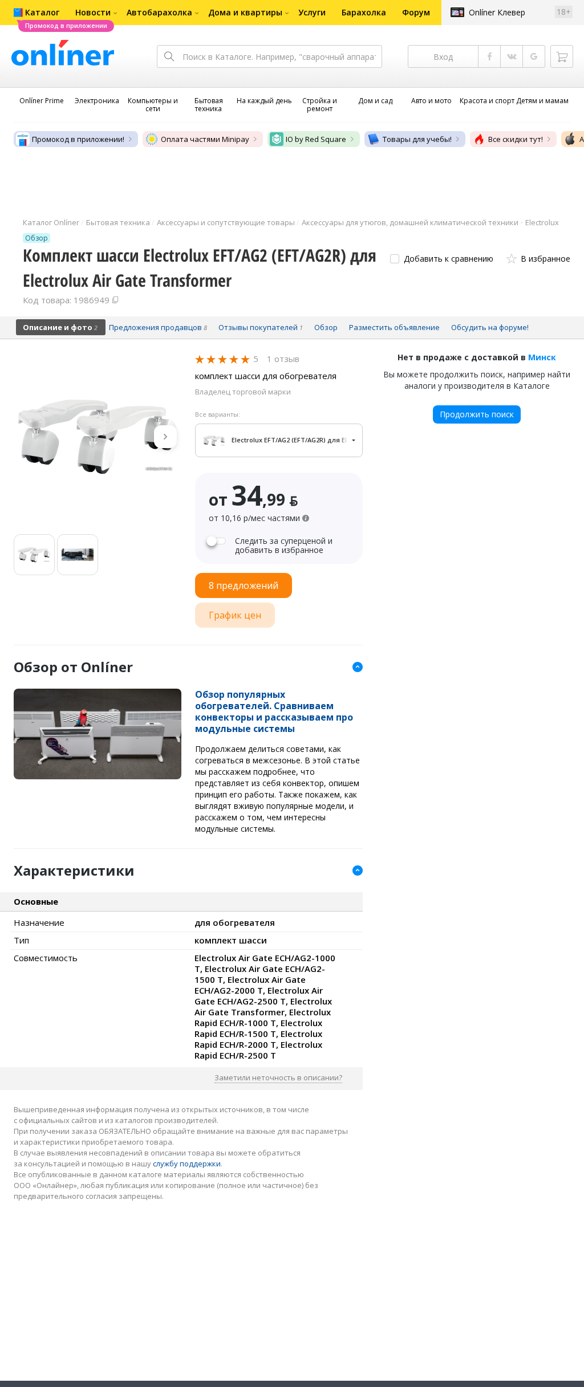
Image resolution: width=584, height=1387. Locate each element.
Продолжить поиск (477, 414)
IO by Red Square (316, 139)
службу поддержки (187, 1163)
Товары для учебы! (417, 139)
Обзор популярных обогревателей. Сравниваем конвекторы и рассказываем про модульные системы (274, 711)
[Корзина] (561, 56)
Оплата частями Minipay (205, 139)
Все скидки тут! (515, 139)
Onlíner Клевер (497, 12)
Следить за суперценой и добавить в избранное (283, 545)
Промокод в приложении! (78, 139)
